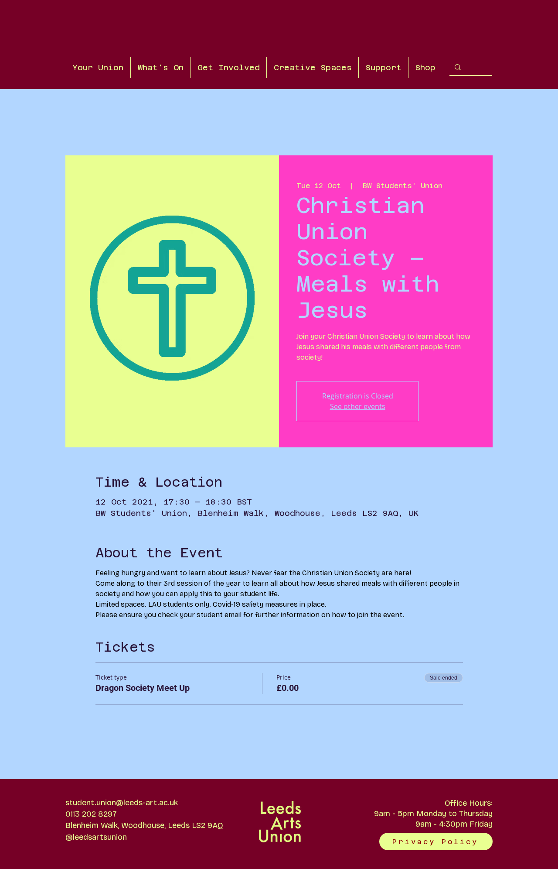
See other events (357, 406)
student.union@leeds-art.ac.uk (121, 802)
